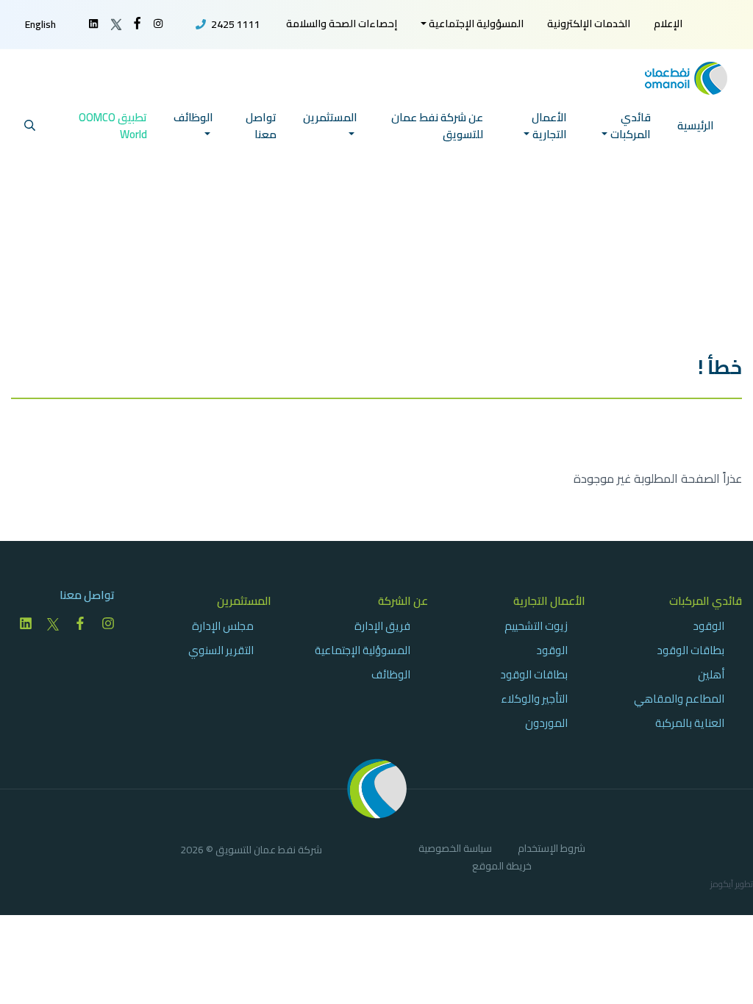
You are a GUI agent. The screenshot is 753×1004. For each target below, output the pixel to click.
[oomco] (686, 76)
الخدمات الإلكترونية (588, 23)
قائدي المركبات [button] (630, 126)
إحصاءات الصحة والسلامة (341, 23)
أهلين (711, 674)
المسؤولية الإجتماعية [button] (476, 23)
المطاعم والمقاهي (679, 698)
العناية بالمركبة (689, 723)
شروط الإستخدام (551, 850)
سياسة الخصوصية (455, 850)
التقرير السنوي (221, 650)
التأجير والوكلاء (534, 698)
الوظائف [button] (193, 117)
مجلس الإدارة (223, 626)
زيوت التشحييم (536, 626)
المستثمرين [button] (330, 117)
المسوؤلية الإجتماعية (362, 650)
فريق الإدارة (382, 626)
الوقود (708, 626)
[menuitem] (668, 23)
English (40, 24)
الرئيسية (695, 125)
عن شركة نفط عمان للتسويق (437, 126)
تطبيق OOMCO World (113, 126)
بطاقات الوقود (690, 650)
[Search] (30, 126)
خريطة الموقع (502, 868)
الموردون (546, 723)
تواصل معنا (261, 126)
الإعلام (668, 23)
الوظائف (390, 674)
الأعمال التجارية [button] (549, 126)
